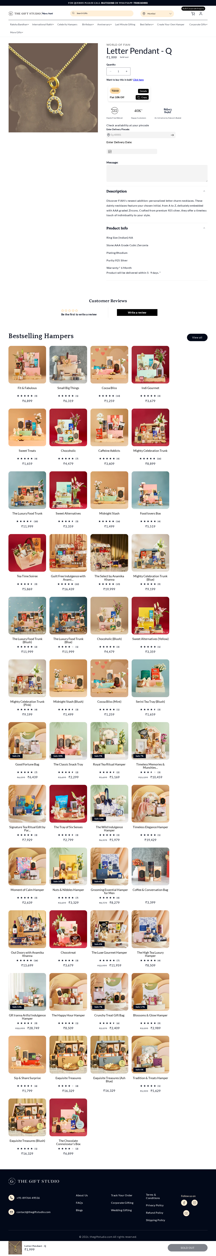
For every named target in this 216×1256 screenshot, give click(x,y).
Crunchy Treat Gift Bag (109, 1015)
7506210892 (140, 2)
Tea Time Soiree (27, 576)
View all (197, 337)
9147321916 (107, 2)
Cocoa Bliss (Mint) (109, 701)
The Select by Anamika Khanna (109, 578)
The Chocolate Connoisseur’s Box (68, 1142)
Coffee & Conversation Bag (150, 890)
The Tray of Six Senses (68, 827)
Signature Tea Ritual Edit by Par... (27, 828)
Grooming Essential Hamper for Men (109, 891)
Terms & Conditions (153, 1196)
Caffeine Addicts (109, 450)
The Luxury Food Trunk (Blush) (27, 640)
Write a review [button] (137, 312)
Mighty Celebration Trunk (150, 450)
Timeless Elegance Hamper (150, 827)
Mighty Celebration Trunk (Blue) (150, 578)
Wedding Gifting (121, 1210)
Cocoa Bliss (109, 388)
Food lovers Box (150, 513)
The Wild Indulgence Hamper (109, 828)
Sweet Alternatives (68, 513)
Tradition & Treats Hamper (150, 1078)
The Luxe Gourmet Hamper (109, 952)
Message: (112, 162)
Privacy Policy (155, 1205)
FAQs (79, 1202)
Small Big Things (68, 388)
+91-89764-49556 (28, 1197)
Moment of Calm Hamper (27, 890)
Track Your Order (122, 1195)
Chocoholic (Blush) (109, 639)
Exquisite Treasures (68, 1078)
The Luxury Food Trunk (27, 513)
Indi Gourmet (150, 388)
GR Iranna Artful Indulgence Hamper (27, 1017)
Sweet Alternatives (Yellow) (150, 639)
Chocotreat (68, 952)
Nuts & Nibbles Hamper (68, 890)
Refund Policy (154, 1212)
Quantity (111, 64)
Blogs (79, 1210)
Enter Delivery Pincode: (118, 129)
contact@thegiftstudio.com (34, 1212)
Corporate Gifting (122, 1202)
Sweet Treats (27, 450)
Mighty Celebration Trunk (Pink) (27, 703)
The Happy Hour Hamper (68, 1015)
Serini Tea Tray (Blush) (150, 701)
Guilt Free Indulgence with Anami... (68, 578)
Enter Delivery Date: (119, 142)
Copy (144, 97)
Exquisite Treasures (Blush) (27, 1141)
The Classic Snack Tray (68, 764)
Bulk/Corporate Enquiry (193, 8)
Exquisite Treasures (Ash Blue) (109, 1079)
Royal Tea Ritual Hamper (109, 764)
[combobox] (101, 13)
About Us (82, 1195)
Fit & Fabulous (27, 388)
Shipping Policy (155, 1220)
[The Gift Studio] (30, 13)
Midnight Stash (109, 513)
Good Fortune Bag (27, 764)
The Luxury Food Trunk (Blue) (68, 640)
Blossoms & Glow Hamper (150, 1015)
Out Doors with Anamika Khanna (27, 954)
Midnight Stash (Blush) (68, 701)
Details (143, 91)
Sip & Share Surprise (27, 1078)
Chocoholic (68, 450)
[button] (18, 24)
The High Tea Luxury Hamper (150, 954)
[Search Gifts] (73, 14)
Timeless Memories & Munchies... (150, 766)
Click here (138, 79)
